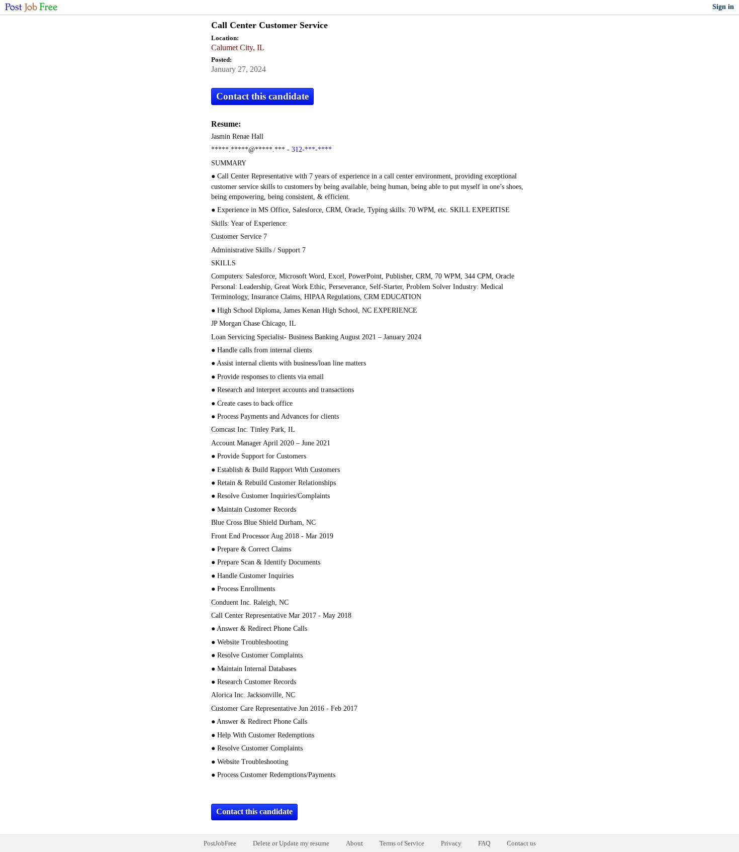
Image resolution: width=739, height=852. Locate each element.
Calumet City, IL (237, 47)
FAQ (484, 843)
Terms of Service (402, 843)
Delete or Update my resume (291, 843)
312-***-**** (312, 149)
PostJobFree (220, 843)
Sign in (723, 7)
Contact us (521, 843)
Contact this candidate (262, 96)
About (354, 843)
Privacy (451, 843)
